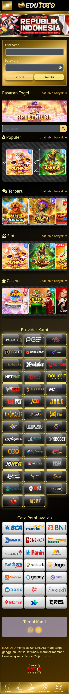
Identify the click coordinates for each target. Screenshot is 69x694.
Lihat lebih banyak (51, 102)
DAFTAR (49, 86)
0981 (30, 114)
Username (12, 54)
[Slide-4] (47, 41)
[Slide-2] (34, 41)
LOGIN (19, 86)
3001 (11, 114)
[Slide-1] (28, 41)
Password (11, 70)
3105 (50, 114)
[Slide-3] (41, 41)
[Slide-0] (21, 41)
